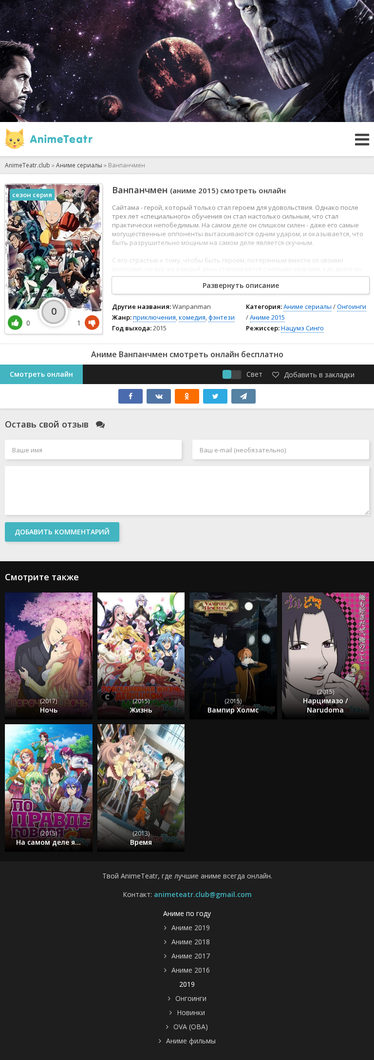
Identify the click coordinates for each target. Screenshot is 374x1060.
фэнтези (221, 317)
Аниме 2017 (190, 955)
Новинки (191, 1012)
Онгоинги (351, 306)
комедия (192, 317)
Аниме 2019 (190, 927)
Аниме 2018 (190, 941)
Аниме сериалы (307, 306)
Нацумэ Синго (302, 328)
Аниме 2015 (267, 317)
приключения (154, 317)
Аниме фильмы (191, 1040)
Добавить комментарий (62, 531)
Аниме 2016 (190, 970)
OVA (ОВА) (190, 1026)
